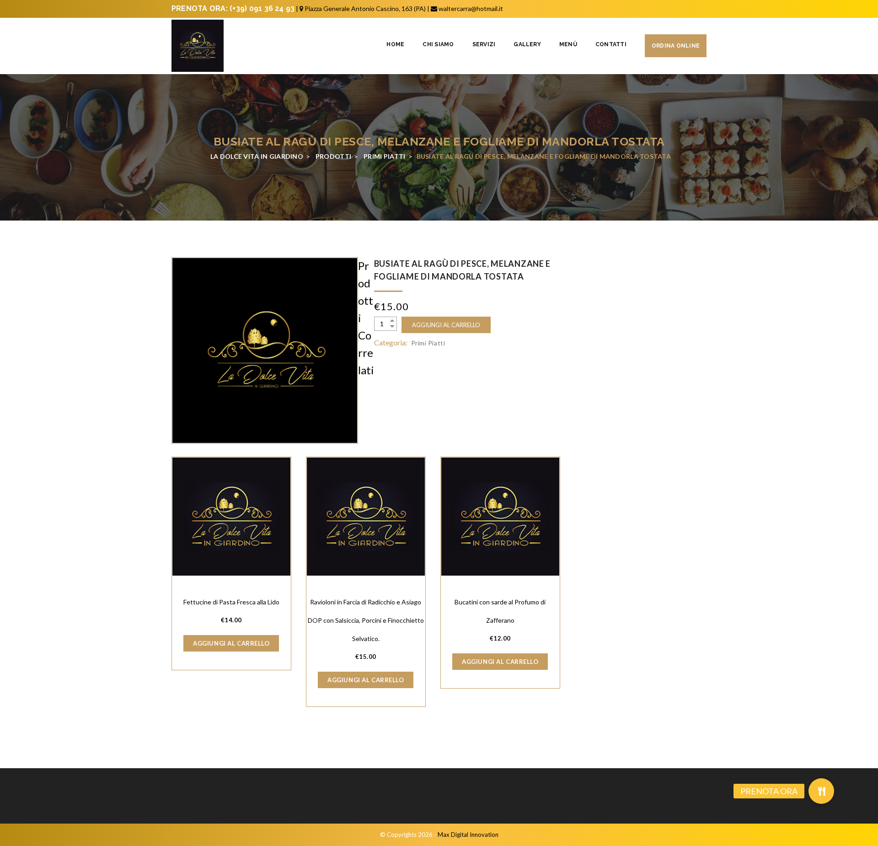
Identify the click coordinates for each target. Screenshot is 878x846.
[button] (821, 791)
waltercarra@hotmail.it (471, 8)
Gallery (527, 44)
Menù (568, 44)
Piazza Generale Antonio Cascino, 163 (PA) (365, 8)
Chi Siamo (438, 44)
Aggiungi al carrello (446, 325)
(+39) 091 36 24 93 (262, 8)
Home (395, 44)
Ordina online (676, 46)
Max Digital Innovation (468, 834)
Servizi (484, 44)
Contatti (610, 44)
